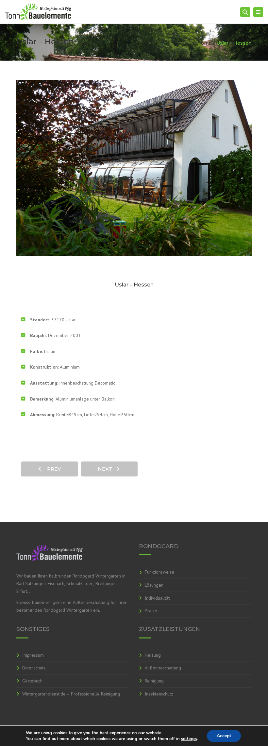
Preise (151, 611)
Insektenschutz (159, 694)
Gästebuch (32, 681)
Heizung (153, 655)
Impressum (33, 655)
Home (204, 43)
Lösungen (154, 585)
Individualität (157, 598)
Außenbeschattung (163, 668)
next (107, 469)
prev (52, 469)
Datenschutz (34, 668)
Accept (224, 736)
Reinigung (154, 681)
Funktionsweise (159, 572)
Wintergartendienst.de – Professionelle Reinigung (71, 694)
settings (189, 739)
